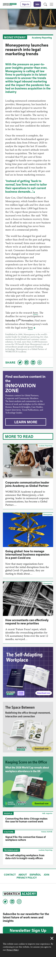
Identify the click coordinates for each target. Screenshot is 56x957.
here (35, 313)
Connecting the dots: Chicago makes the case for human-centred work (26, 820)
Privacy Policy (12, 949)
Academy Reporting (42, 37)
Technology (11, 850)
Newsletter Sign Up (28, 930)
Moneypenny (15, 37)
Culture (9, 831)
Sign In (25, 4)
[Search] (45, 4)
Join (37, 4)
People (8, 813)
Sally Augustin (47, 813)
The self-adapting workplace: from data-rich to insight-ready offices (24, 857)
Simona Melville (46, 832)
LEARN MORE (25, 422)
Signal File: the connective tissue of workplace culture (25, 838)
